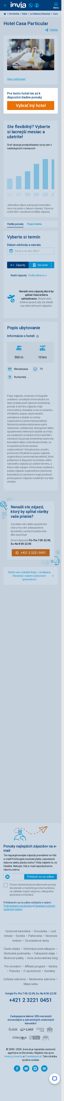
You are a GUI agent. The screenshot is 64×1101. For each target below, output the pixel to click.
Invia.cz (9, 1056)
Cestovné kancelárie (18, 931)
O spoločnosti (32, 971)
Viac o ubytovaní (16, 79)
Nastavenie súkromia (42, 979)
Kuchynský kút (21, 377)
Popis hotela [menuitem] (34, 224)
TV (41, 369)
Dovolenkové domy (37, 940)
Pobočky (15, 971)
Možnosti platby (14, 958)
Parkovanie (35, 936)
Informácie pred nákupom (39, 949)
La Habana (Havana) (40, 14)
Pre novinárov (13, 966)
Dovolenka (14, 14)
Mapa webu (30, 984)
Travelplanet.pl (33, 1056)
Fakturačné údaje (45, 953)
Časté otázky (12, 949)
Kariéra (53, 966)
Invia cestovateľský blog (42, 958)
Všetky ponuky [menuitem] (15, 224)
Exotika (21, 936)
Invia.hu (18, 1056)
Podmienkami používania (18, 906)
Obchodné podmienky (17, 953)
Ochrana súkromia (15, 979)
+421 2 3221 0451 (30, 1000)
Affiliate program (35, 966)
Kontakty (49, 971)
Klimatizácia (21, 369)
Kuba (25, 14)
